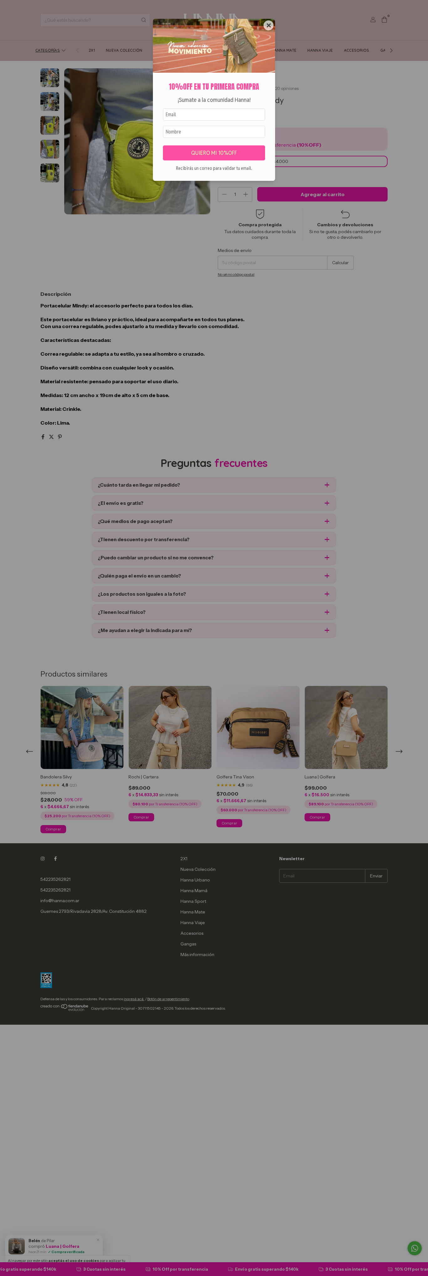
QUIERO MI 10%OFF (214, 153)
